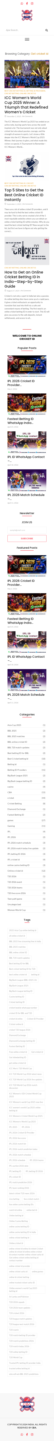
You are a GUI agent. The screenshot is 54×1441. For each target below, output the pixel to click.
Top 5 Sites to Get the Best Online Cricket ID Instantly (24, 195)
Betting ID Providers (36, 91)
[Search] (47, 30)
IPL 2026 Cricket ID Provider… (21, 383)
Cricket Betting (11, 93)
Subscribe (27, 538)
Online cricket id (28, 93)
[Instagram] (32, 3)
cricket (30, 183)
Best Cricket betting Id (15, 91)
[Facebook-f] (27, 3)
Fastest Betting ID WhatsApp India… (21, 421)
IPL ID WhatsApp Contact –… (26, 459)
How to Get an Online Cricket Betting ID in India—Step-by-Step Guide (23, 279)
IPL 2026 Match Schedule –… (26, 497)
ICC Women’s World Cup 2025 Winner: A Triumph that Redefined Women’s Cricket (26, 104)
